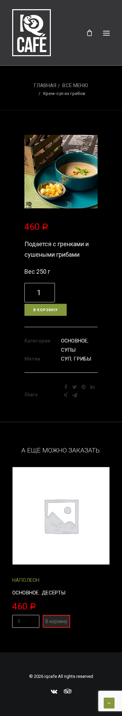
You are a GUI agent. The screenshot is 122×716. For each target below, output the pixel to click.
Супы (68, 350)
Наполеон (25, 580)
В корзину (45, 310)
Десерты (53, 593)
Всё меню (75, 85)
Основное (74, 341)
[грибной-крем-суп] (61, 171)
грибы (82, 359)
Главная (45, 85)
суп (66, 359)
